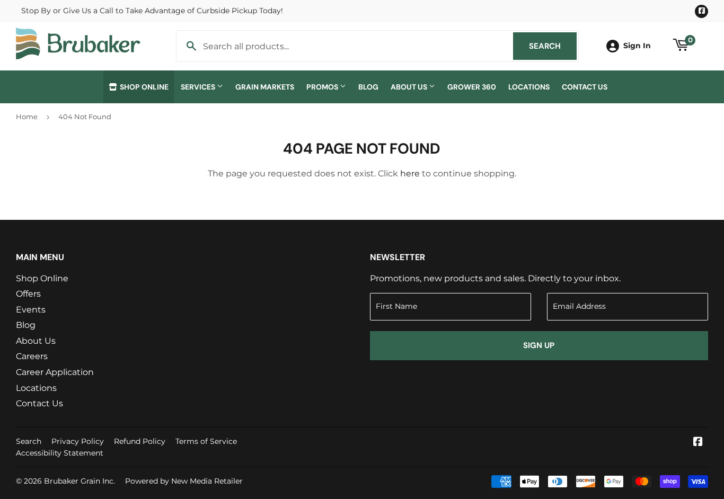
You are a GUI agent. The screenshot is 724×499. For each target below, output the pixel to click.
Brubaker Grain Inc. (79, 481)
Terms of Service (206, 441)
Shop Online (143, 87)
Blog (368, 87)
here (410, 173)
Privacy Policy (77, 441)
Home (27, 116)
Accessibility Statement (59, 453)
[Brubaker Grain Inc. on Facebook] (698, 443)
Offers (28, 294)
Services (199, 87)
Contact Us (584, 87)
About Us (410, 87)
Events (31, 310)
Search (553, 46)
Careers (32, 356)
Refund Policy (139, 441)
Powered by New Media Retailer (184, 481)
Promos (323, 87)
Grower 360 (471, 87)
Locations (529, 87)
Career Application (55, 372)
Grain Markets (264, 87)
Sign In (637, 45)
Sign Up (538, 345)
